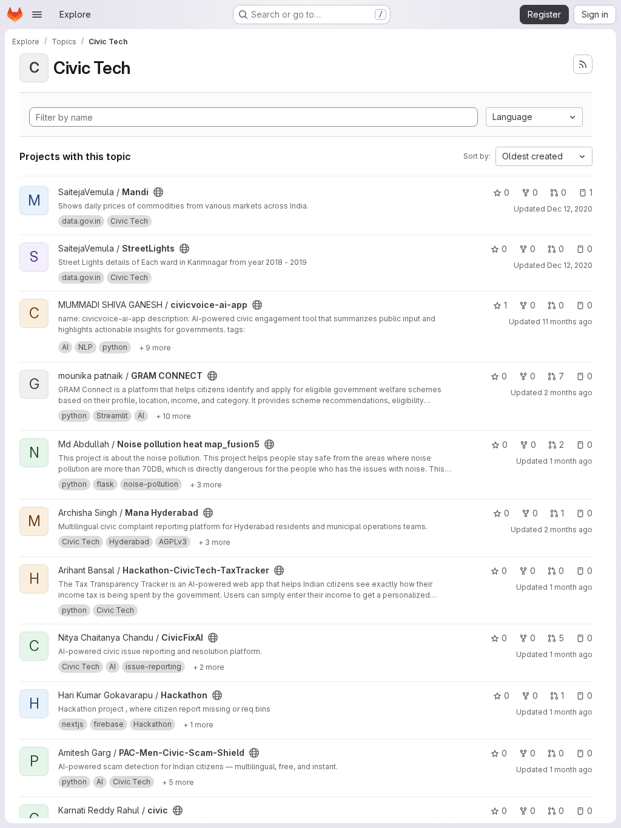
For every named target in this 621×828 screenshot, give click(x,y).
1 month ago (570, 461)
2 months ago (568, 392)
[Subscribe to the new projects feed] (582, 64)
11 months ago (567, 321)
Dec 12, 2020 (569, 208)
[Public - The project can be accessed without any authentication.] (158, 192)
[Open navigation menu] (37, 14)
